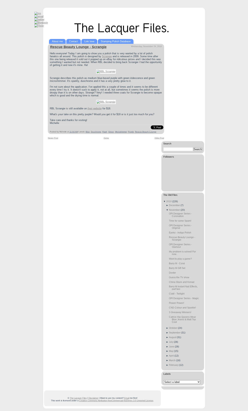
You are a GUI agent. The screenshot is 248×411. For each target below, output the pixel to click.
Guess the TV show (179, 277)
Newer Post (53, 138)
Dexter (172, 272)
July (171, 342)
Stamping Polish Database (116, 41)
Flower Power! (176, 303)
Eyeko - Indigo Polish (180, 232)
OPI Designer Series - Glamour (180, 245)
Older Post (159, 138)
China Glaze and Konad (181, 282)
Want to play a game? (180, 258)
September (175, 332)
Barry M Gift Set (177, 268)
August (172, 337)
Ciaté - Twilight (176, 293)
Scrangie (107, 56)
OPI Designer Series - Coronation (180, 214)
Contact (73, 41)
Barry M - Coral (177, 263)
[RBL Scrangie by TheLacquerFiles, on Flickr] (106, 71)
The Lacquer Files (78, 398)
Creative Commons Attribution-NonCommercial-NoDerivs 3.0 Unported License (116, 400)
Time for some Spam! (180, 220)
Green (111, 132)
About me (57, 41)
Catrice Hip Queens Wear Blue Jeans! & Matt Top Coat (182, 319)
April (171, 355)
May (171, 351)
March (172, 360)
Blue (88, 132)
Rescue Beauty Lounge (145, 132)
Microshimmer (121, 132)
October (173, 328)
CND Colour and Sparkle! (182, 307)
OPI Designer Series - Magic (184, 298)
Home (106, 138)
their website (95, 108)
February (173, 365)
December (174, 205)
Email (126, 398)
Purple (131, 132)
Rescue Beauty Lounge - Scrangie (78, 47)
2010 (169, 201)
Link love (89, 41)
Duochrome (96, 132)
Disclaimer (93, 398)
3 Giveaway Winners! (180, 312)
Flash (104, 132)
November (174, 210)
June (171, 346)
